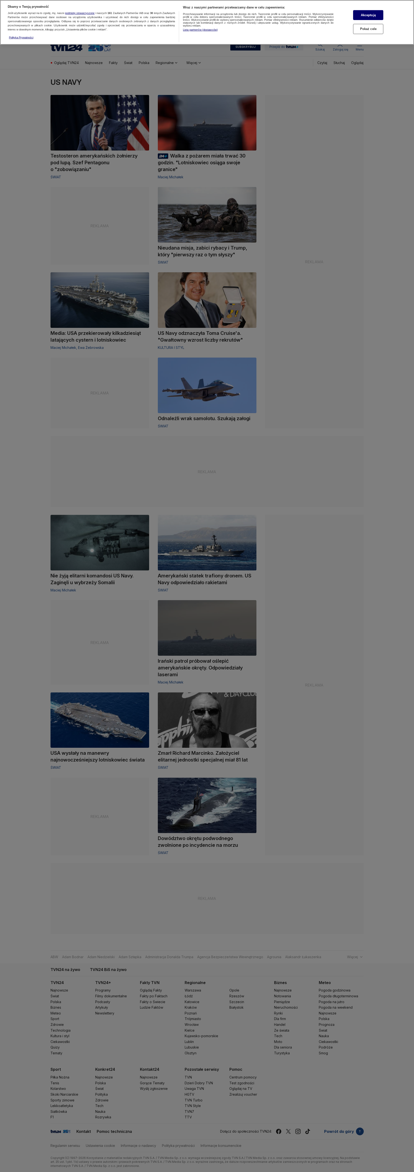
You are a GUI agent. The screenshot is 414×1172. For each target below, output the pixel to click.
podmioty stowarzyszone (79, 13)
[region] (207, 22)
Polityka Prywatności (21, 37)
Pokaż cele (368, 29)
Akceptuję (368, 15)
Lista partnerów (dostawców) (200, 29)
